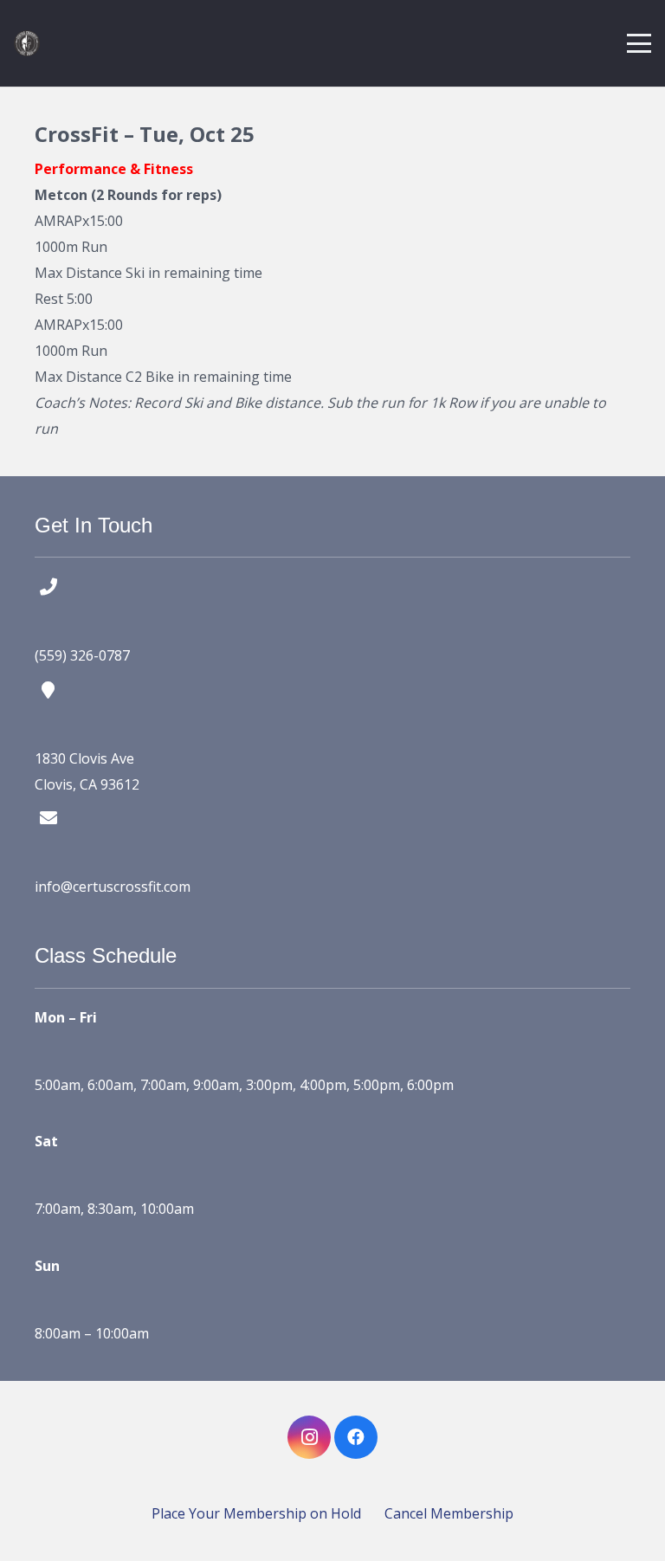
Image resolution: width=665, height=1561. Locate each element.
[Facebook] (356, 1437)
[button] (639, 43)
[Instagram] (309, 1437)
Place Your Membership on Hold (256, 1513)
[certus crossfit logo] (27, 43)
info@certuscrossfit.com (112, 886)
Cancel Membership (448, 1513)
